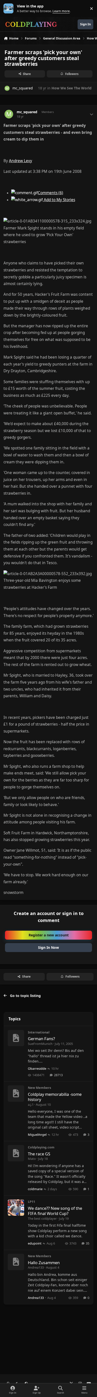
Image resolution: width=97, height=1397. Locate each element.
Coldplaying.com (41, 1147)
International (38, 1032)
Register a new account (49, 935)
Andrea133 (36, 1267)
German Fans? (41, 1038)
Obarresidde (37, 1068)
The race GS (39, 1154)
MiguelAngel (37, 1134)
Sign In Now (48, 947)
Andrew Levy (20, 160)
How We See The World (71, 88)
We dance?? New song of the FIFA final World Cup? (55, 1210)
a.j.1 (31, 1104)
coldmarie (35, 1189)
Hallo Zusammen (44, 1262)
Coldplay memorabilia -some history (55, 1096)
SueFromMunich (40, 1043)
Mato (32, 1158)
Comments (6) (50, 192)
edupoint (35, 1243)
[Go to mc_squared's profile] (7, 88)
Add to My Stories (59, 199)
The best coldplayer (42, 1218)
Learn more (9, 8)
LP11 (31, 1201)
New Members (39, 1087)
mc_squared (22, 88)
